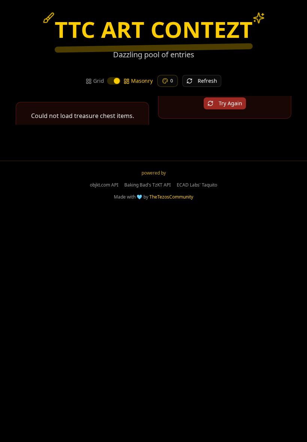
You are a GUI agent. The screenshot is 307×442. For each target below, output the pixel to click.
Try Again (230, 103)
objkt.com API (104, 185)
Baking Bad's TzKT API (147, 185)
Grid (98, 80)
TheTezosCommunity (171, 197)
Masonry (142, 80)
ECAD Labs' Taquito (197, 185)
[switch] (114, 81)
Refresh (207, 80)
